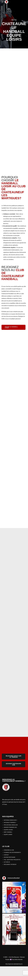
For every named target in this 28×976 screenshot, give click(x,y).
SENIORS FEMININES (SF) (10, 827)
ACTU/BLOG (7, 862)
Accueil (14, 20)
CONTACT (6, 854)
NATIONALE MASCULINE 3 (10, 820)
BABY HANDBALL (8, 832)
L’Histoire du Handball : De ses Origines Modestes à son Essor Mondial (14, 670)
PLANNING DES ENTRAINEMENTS (12, 852)
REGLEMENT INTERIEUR (10, 864)
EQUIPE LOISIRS (8, 834)
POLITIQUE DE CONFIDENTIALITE (14, 964)
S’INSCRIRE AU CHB (9, 850)
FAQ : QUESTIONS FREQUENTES (12, 859)
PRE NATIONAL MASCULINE (11, 825)
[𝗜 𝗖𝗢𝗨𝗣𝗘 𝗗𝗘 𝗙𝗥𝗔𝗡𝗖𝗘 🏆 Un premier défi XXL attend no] (14, 505)
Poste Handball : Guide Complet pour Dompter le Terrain (14, 597)
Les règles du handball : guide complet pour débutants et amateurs (14, 706)
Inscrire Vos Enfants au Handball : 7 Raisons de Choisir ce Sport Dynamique (14, 633)
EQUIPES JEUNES (8, 829)
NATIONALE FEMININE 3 (10, 822)
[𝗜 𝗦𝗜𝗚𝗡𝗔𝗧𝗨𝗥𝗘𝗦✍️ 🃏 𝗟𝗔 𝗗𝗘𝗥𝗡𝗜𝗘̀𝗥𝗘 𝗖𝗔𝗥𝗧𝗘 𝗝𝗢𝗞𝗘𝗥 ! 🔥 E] (14, 471)
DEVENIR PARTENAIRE (9, 857)
